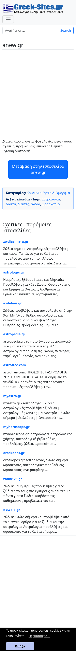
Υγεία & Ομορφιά (56, 193)
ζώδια (35, 204)
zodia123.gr (12, 479)
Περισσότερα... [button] (39, 636)
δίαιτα (11, 204)
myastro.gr (12, 396)
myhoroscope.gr (16, 427)
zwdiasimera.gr (15, 241)
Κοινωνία (34, 193)
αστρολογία (51, 199)
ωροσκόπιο (51, 204)
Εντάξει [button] (20, 646)
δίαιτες (23, 204)
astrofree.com (14, 365)
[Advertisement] (38, 91)
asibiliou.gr (12, 303)
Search (65, 30)
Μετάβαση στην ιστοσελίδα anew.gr (38, 169)
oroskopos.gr (14, 453)
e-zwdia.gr (11, 509)
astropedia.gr (14, 334)
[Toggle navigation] (8, 19)
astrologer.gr (13, 272)
